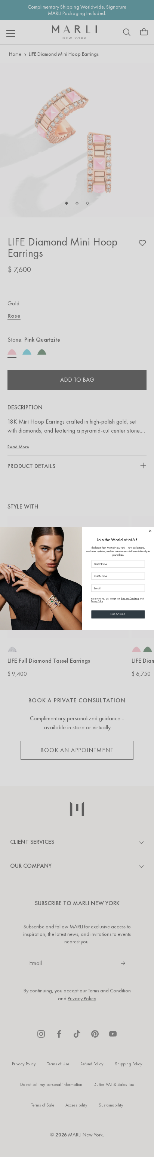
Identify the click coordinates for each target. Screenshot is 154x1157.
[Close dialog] (150, 530)
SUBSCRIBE (118, 614)
